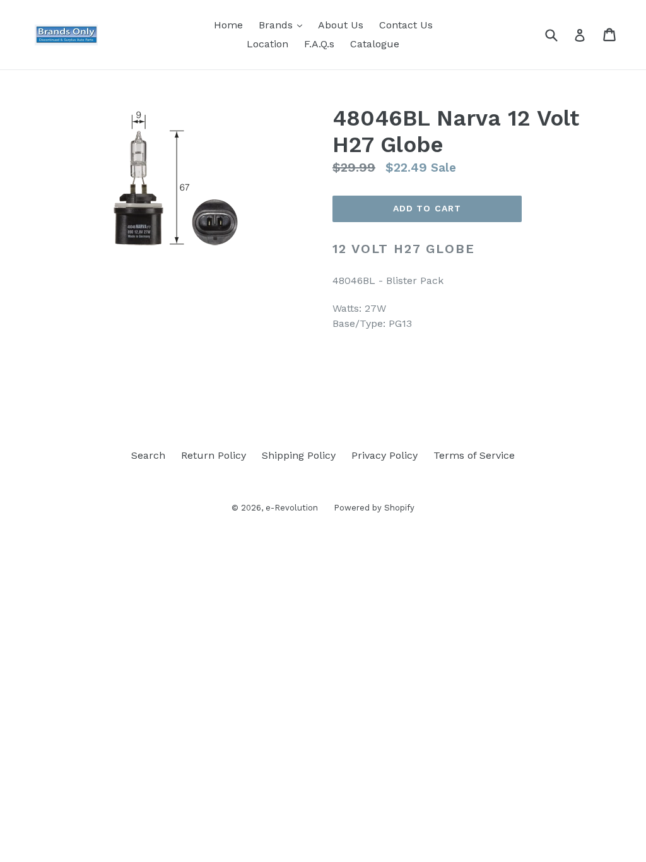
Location (267, 44)
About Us (340, 25)
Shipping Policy (299, 455)
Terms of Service (474, 455)
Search (148, 455)
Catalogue (374, 44)
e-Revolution (292, 507)
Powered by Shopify (374, 507)
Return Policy (213, 455)
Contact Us (406, 25)
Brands (283, 24)
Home (228, 25)
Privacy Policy (384, 455)
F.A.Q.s (319, 44)
